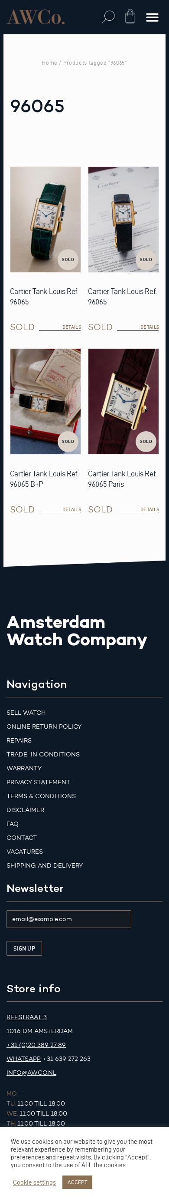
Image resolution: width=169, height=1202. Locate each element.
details (71, 327)
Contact (21, 838)
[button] (108, 17)
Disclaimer (25, 810)
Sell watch (26, 713)
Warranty (24, 768)
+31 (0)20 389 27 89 (36, 1045)
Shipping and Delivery (44, 865)
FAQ (12, 824)
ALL (86, 1165)
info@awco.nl (31, 1073)
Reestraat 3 (26, 1017)
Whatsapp (23, 1059)
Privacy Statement (38, 782)
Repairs (19, 740)
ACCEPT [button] (77, 1182)
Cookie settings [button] (34, 1182)
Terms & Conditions (41, 796)
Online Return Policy (43, 726)
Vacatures (24, 851)
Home (50, 62)
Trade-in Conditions (43, 754)
